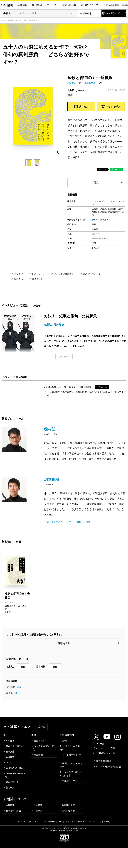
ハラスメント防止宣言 (75, 821)
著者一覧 (10, 787)
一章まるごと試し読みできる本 (71, 774)
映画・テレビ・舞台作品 (71, 765)
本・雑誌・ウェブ (116, 13)
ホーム (4, 20)
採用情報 (37, 5)
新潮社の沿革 (68, 805)
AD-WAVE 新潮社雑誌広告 (117, 5)
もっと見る (63, 356)
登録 (23, 666)
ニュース (52, 5)
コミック (10, 762)
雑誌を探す (39, 740)
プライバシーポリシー (51, 821)
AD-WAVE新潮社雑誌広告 (108, 766)
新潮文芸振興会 (103, 761)
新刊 (64, 740)
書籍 (19, 687)
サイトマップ (105, 821)
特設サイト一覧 (70, 780)
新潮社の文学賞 (13, 810)
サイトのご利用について (27, 821)
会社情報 (22, 5)
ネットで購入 (113, 106)
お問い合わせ (68, 5)
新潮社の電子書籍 (14, 768)
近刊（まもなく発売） (70, 748)
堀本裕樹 (90, 83)
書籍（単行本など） (15, 746)
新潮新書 (10, 757)
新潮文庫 (10, 751)
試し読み (84, 106)
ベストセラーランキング (71, 756)
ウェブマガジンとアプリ (42, 748)
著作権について (89, 5)
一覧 (43, 726)
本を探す (10, 740)
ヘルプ (92, 821)
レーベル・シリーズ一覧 (14, 775)
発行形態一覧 (12, 782)
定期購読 (38, 754)
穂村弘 (71, 83)
